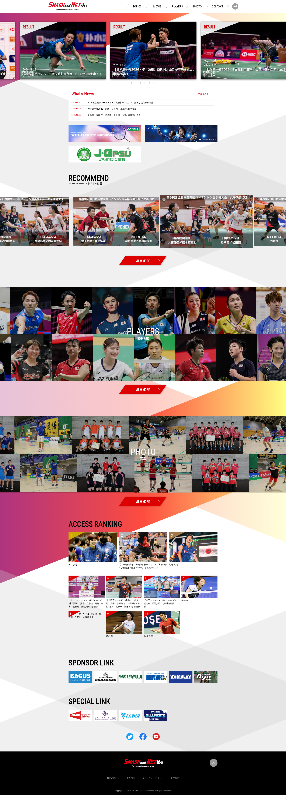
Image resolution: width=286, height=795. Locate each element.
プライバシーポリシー (153, 778)
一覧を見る (203, 93)
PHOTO (197, 6)
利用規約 (175, 778)
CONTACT (217, 6)
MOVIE (157, 6)
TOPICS (137, 6)
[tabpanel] (143, 50)
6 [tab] (154, 82)
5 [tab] (149, 82)
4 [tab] (145, 82)
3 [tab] (140, 82)
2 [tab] (136, 82)
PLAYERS (177, 6)
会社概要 (131, 778)
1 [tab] (131, 82)
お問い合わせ (113, 778)
